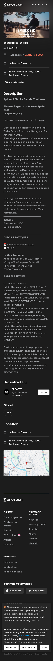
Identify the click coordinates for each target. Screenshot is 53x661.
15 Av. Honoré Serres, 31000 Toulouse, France (24, 442)
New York (34, 519)
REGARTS (12, 47)
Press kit (8, 530)
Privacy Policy (16, 654)
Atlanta (33, 529)
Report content (13, 571)
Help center (10, 562)
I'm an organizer (13, 517)
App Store (15, 590)
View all (33, 543)
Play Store (39, 590)
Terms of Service (34, 654)
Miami (32, 533)
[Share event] (46, 4)
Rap (9, 412)
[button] (43, 392)
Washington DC (37, 524)
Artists (7, 539)
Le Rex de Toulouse (20, 432)
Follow (44, 392)
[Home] (13, 4)
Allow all (11, 647)
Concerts (9, 544)
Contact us (10, 566)
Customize (27, 647)
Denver (33, 538)
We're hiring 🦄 (12, 535)
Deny (44, 647)
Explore (36, 5)
